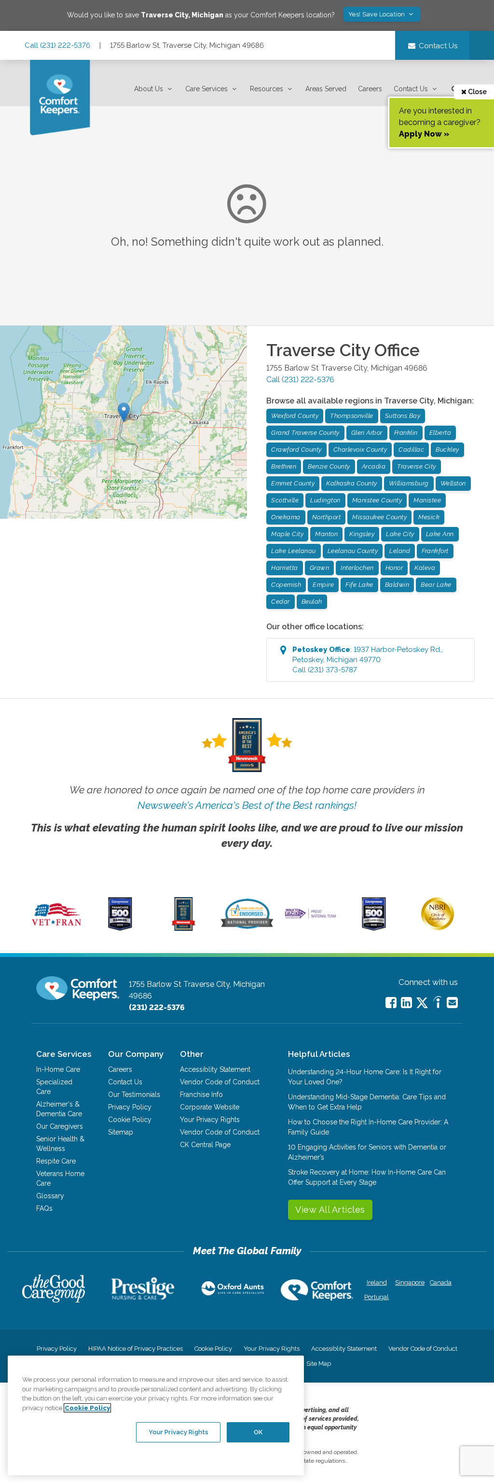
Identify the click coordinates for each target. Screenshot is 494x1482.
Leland (399, 550)
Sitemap (120, 1132)
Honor (394, 567)
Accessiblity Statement (215, 1069)
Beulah (312, 601)
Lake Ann (440, 534)
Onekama (286, 517)
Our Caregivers (59, 1126)
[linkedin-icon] (406, 1002)
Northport (326, 517)
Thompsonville (351, 415)
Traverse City (416, 466)
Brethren (283, 466)
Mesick (428, 517)
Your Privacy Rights (210, 1119)
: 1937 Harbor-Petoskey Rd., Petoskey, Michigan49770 (367, 659)
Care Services (206, 89)
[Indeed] (437, 1003)
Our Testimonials (134, 1094)
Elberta (440, 432)
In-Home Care (58, 1069)
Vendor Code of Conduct (220, 1082)
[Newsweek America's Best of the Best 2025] (183, 928)
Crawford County (296, 449)
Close (477, 92)
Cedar (280, 601)
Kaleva (424, 567)
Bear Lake (436, 584)
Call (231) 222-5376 (57, 45)
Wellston (453, 483)
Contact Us (411, 89)
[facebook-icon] (391, 1002)
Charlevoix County (360, 449)
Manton (326, 534)
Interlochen (357, 567)
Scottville (285, 500)
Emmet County (293, 483)
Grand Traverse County (305, 432)
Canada (441, 1282)
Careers (370, 89)
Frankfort (435, 550)
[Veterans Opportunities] (56, 928)
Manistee (427, 500)
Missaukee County (379, 517)
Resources (266, 89)
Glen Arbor (367, 432)
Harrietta (284, 567)
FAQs (44, 1208)
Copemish (286, 584)
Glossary (50, 1196)
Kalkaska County (351, 483)
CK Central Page (205, 1145)
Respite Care (56, 1161)
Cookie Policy (129, 1119)
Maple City (287, 534)
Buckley (447, 449)
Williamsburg (409, 483)
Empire (323, 584)
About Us (148, 89)
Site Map (318, 1363)
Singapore (409, 1282)
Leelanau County (353, 550)
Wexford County (294, 415)
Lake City (400, 534)
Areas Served (325, 89)
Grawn (319, 567)
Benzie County (329, 466)
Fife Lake (359, 584)
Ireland (377, 1282)
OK (258, 1432)
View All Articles (330, 1210)
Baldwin (397, 584)
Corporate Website (209, 1107)
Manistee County (377, 500)
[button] (154, 89)
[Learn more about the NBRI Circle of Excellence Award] (437, 928)
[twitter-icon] (422, 1003)
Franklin (406, 432)
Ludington (325, 500)
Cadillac (411, 449)
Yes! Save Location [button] (377, 14)
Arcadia (374, 466)
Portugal (376, 1297)
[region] (156, 1415)
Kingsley (361, 534)
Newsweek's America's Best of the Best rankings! (247, 805)
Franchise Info (201, 1094)
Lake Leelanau (293, 550)
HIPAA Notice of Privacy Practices (135, 1348)
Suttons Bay (403, 415)
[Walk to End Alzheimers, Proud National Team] (310, 918)
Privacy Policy (129, 1107)
